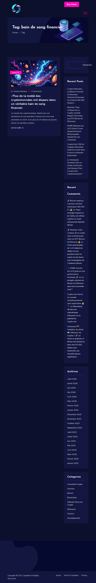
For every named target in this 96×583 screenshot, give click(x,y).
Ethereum (71, 509)
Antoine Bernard (20, 91)
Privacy (84, 575)
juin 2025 (71, 441)
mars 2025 (72, 454)
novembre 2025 (74, 419)
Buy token (72, 4)
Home (15, 32)
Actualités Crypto (74, 484)
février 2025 (72, 459)
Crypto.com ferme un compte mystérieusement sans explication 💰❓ (75, 300)
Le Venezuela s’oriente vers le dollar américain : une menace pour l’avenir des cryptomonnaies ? (75, 167)
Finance (70, 513)
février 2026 (72, 405)
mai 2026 (71, 392)
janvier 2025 (72, 463)
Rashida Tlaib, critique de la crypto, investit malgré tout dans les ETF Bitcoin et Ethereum (75, 114)
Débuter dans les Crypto (75, 503)
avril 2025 (72, 450)
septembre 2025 (74, 428)
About (58, 575)
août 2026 (72, 379)
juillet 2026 (72, 383)
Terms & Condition (71, 575)
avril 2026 (72, 396)
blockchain (72, 497)
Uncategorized (73, 518)
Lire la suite (16, 127)
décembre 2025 (74, 414)
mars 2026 (72, 401)
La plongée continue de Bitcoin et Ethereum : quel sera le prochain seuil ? (75, 283)
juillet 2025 (72, 436)
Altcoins (70, 488)
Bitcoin (70, 493)
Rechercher (87, 65)
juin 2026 (71, 388)
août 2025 (72, 432)
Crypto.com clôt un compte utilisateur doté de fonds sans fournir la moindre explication (76, 150)
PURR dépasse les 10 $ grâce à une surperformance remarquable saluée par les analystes (75, 133)
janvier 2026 (72, 410)
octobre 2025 (73, 423)
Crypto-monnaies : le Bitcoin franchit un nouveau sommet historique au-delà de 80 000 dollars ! (75, 96)
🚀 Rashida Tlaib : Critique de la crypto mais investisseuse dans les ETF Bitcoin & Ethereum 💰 (76, 236)
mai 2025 (71, 445)
